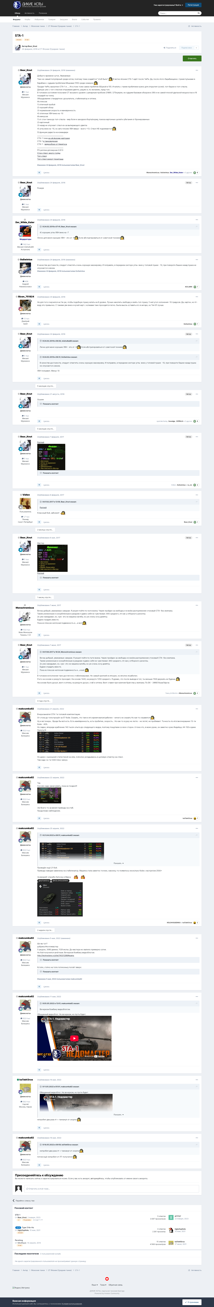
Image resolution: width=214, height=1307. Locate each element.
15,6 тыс (26, 630)
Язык (94, 1285)
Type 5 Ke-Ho (28, 1227)
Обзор (17, 13)
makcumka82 (26, 708)
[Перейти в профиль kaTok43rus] (25, 1088)
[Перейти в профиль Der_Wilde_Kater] (25, 231)
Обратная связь (115, 1285)
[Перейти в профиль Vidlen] (25, 503)
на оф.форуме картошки (59, 138)
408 (26, 281)
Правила (97, 19)
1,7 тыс (26, 517)
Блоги (74, 19)
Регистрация (193, 5)
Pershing (19, 1240)
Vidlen (26, 494)
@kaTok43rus (44, 881)
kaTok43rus (26, 1079)
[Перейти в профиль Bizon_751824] (25, 305)
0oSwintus (26, 259)
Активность (29, 13)
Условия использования (72, 1304)
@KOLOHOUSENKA (60, 881)
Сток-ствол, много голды (48, 153)
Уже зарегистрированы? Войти (168, 5)
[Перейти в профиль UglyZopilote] (171, 1230)
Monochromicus (25, 607)
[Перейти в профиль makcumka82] (25, 717)
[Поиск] (198, 13)
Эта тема (189, 13)
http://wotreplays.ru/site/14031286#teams (55, 955)
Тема (102, 1285)
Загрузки (64, 19)
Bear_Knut (26, 70)
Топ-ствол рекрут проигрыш (50, 159)
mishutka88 (67, 341)
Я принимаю (193, 1302)
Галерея (51, 19)
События (85, 19)
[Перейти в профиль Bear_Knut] (17, 47)
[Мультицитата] (39, 172)
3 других (188, 172)
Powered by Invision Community (107, 1293)
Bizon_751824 (26, 296)
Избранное (39, 19)
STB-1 (17, 1215)
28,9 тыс (26, 1102)
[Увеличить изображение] (51, 457)
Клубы (27, 19)
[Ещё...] (197, 70)
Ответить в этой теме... (39, 1189)
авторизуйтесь (97, 1178)
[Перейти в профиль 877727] (171, 1217)
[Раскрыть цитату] (41, 227)
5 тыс (26, 92)
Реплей (40, 442)
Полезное (43, 13)
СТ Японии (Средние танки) (52, 49)
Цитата (46, 173)
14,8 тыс (26, 244)
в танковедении (50, 141)
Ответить (192, 58)
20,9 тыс (26, 730)
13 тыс (26, 318)
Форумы (16, 19)
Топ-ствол (42, 156)
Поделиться (170, 48)
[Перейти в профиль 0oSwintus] (25, 268)
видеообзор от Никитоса (56, 144)
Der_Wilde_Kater (24, 222)
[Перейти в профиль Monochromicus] (25, 616)
